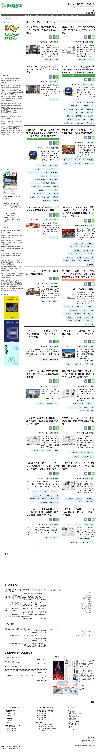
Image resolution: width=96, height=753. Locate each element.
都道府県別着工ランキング (83, 635)
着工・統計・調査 (88, 84)
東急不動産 (90, 411)
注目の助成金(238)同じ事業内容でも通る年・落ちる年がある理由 (24, 643)
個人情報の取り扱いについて (88, 740)
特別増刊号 (43, 593)
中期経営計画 (89, 501)
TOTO (81, 404)
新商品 (91, 346)
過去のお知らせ (41, 681)
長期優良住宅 (54, 359)
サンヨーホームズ (37, 169)
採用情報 (71, 729)
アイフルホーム (76, 102)
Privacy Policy (78, 745)
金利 (56, 450)
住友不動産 (46, 186)
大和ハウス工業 (53, 190)
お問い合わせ (74, 15)
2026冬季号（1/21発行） (43, 717)
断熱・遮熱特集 (87, 608)
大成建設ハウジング (39, 193)
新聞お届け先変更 (74, 715)
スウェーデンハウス (87, 105)
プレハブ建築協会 (88, 160)
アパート (66, 306)
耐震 (92, 364)
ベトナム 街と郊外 (85, 631)
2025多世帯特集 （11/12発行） (45, 730)
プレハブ (77, 160)
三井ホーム (70, 116)
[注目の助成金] (12, 28)
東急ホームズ (80, 123)
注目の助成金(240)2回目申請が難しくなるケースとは (21, 629)
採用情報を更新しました (12, 657)
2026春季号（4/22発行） (43, 715)
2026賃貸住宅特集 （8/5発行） (45, 724)
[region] (12, 60)
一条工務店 (90, 112)
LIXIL (74, 404)
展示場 (66, 260)
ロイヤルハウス (34, 183)
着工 (56, 404)
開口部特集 (88, 610)
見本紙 (8, 722)
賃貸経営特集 (87, 598)
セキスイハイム (68, 109)
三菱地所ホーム (80, 116)
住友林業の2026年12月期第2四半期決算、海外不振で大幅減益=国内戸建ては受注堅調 (12, 249)
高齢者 (91, 59)
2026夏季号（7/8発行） (43, 713)
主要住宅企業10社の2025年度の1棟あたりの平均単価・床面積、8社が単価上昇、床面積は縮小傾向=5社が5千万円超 (11, 282)
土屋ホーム (42, 190)
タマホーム (79, 109)
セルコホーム (45, 172)
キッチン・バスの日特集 (84, 603)
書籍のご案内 (55, 15)
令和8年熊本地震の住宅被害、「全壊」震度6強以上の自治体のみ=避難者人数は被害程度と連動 (11, 105)
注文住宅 (55, 197)
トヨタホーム (6, 18)
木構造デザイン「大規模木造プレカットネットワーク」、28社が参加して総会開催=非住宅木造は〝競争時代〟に (12, 92)
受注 (43, 450)
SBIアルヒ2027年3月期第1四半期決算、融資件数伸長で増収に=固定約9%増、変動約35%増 (11, 80)
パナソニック (69, 112)
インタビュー (79, 524)
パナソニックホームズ (40, 179)
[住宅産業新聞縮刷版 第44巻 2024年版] (12, 354)
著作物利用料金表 (11, 728)
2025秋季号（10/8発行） (43, 719)
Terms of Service (88, 745)
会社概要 (64, 15)
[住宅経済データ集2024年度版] (12, 307)
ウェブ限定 (88, 592)
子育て (86, 364)
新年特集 (89, 612)
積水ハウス (90, 123)
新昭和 (85, 119)
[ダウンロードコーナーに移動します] (9, 193)
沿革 (70, 727)
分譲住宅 (71, 119)
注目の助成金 (42, 632)
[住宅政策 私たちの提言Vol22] (12, 331)
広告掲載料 (10, 720)
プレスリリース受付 (74, 721)
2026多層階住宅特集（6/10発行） (46, 726)
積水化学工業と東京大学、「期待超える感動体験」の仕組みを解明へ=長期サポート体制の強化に (12, 133)
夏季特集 (89, 599)
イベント (44, 219)
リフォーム (79, 501)
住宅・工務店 (54, 42)
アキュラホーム (88, 102)
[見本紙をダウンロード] (65, 695)
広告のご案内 (72, 719)
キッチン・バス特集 (85, 605)
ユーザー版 (36, 593)
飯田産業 (55, 200)
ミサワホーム (80, 112)
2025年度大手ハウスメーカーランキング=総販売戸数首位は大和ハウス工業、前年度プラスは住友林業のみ (12, 262)
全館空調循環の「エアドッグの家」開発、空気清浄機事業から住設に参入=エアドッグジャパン (12, 112)
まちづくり (79, 498)
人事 (92, 542)
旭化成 (91, 119)
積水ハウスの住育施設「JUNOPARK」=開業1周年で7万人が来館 (11, 122)
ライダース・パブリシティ (76, 253)
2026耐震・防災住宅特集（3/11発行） (47, 728)
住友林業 (90, 116)
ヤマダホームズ (88, 250)
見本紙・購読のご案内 (41, 15)
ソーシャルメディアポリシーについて (86, 741)
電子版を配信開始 (74, 716)
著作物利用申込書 (11, 730)
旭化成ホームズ (68, 123)
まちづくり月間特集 (40, 599)
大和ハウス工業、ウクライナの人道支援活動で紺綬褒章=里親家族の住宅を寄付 (11, 86)
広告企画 (89, 601)
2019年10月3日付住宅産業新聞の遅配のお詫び (19, 675)
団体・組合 (90, 142)
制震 (56, 59)
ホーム (20, 15)
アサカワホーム (74, 105)
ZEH (46, 537)
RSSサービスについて (75, 724)
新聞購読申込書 (11, 713)
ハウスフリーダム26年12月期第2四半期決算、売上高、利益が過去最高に (11, 127)
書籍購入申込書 (11, 715)
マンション (67, 313)
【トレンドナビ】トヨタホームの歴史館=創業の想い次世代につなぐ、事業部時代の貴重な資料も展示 (12, 98)
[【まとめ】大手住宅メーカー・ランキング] (12, 36)
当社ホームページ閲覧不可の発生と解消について (19, 671)
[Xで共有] (54, 37)
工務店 (78, 119)
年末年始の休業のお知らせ (13, 666)
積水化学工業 (89, 163)
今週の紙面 (28, 15)
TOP (27, 549)
